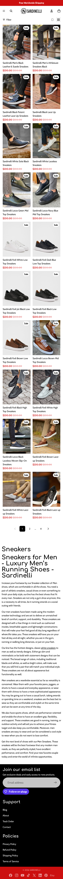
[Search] (11, 11)
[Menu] (4, 11)
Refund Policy (9, 849)
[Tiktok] (28, 875)
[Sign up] (55, 782)
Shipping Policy (10, 855)
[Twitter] (34, 875)
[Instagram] (17, 875)
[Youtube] (22, 875)
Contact (7, 826)
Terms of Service (11, 861)
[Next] (48, 528)
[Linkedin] (40, 875)
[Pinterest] (46, 875)
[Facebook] (11, 875)
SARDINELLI (35, 870)
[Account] (51, 11)
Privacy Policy (9, 843)
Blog (5, 809)
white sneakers (48, 647)
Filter (8, 19)
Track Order (8, 821)
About (6, 815)
